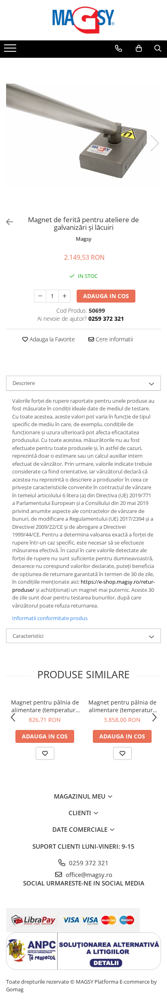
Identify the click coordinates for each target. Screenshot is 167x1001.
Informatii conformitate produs (50, 618)
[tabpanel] (83, 135)
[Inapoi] (6, 222)
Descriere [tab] (24, 383)
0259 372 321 (88, 863)
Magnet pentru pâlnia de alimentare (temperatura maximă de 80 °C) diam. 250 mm (122, 706)
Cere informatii (113, 339)
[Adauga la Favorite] (45, 753)
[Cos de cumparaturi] (139, 48)
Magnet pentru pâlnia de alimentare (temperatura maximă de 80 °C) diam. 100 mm (45, 706)
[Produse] (11, 50)
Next (154, 143)
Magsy (84, 238)
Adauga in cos (106, 296)
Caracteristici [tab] (28, 635)
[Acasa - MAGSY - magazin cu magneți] (83, 20)
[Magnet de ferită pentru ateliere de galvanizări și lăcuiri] (83, 135)
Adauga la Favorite (51, 339)
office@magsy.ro (88, 875)
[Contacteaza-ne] (118, 48)
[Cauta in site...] (158, 48)
